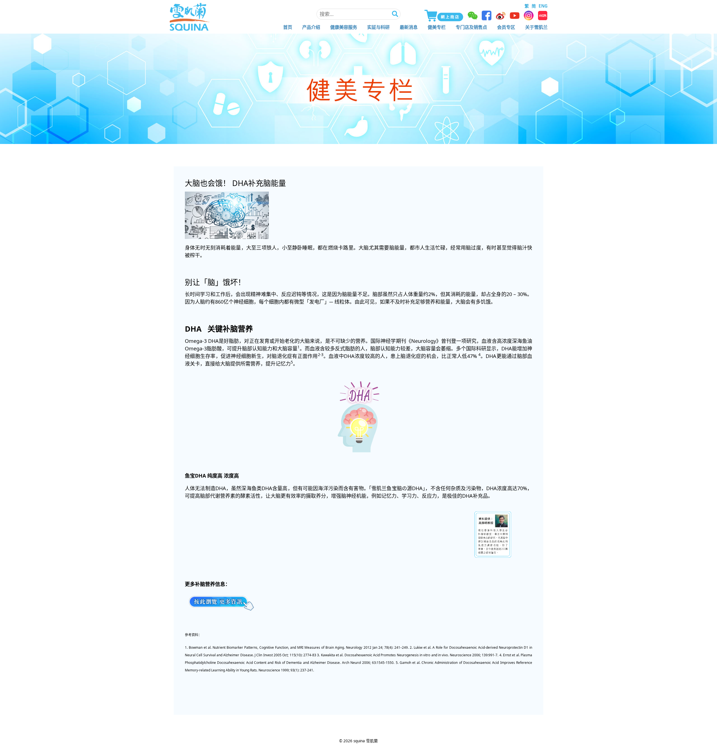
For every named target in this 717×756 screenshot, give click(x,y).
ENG (543, 6)
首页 (287, 27)
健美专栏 (437, 27)
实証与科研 (378, 27)
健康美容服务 (343, 27)
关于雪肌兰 (536, 27)
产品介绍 (311, 27)
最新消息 (409, 27)
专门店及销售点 (471, 27)
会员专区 (506, 27)
